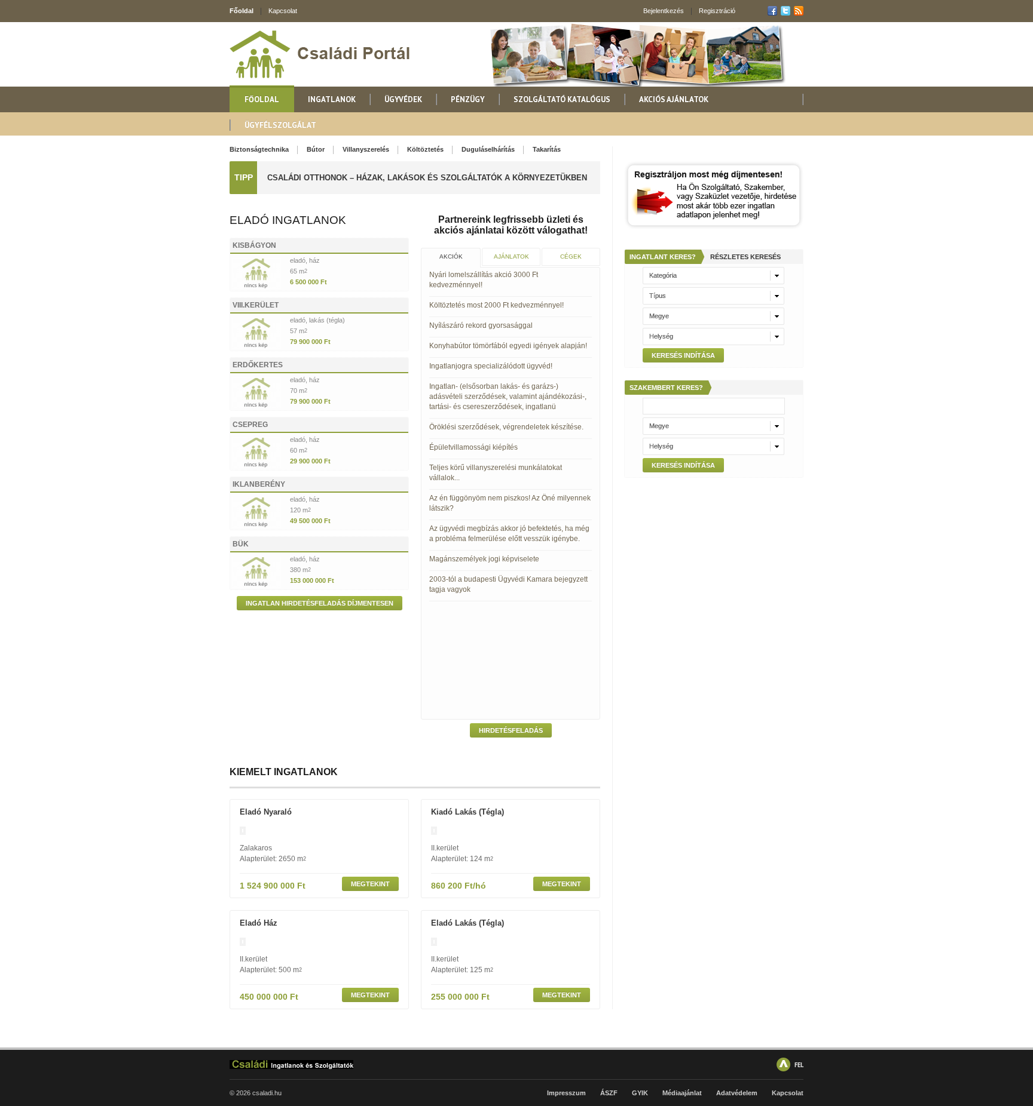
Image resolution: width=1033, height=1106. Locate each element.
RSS (798, 11)
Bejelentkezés (663, 10)
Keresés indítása (683, 355)
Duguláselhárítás (488, 149)
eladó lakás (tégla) (467, 922)
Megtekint (370, 883)
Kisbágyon (254, 245)
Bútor (316, 149)
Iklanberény (259, 484)
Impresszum (566, 1092)
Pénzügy (468, 99)
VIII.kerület (256, 305)
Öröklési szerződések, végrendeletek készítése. (506, 427)
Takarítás (547, 149)
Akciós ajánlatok (673, 99)
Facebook (772, 11)
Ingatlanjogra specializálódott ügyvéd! (490, 366)
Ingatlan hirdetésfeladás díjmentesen (319, 603)
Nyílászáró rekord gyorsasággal (481, 325)
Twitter (785, 11)
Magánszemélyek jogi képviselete (484, 559)
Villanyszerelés (366, 149)
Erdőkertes (258, 365)
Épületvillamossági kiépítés (473, 447)
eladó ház (258, 922)
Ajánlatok (511, 256)
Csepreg (250, 424)
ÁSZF (609, 1092)
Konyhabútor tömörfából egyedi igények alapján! (508, 346)
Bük (241, 544)
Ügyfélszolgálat (280, 125)
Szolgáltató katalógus (562, 99)
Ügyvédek (403, 99)
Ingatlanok (332, 99)
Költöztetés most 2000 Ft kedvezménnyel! (496, 305)
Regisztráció (717, 10)
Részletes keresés (745, 256)
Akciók (451, 256)
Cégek (571, 256)
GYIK (640, 1092)
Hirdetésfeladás (511, 730)
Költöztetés (425, 149)
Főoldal (241, 10)
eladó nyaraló (266, 811)
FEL (798, 1064)
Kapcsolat (282, 10)
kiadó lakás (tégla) (467, 811)
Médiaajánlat (682, 1092)
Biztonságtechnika (259, 149)
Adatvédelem (736, 1092)
